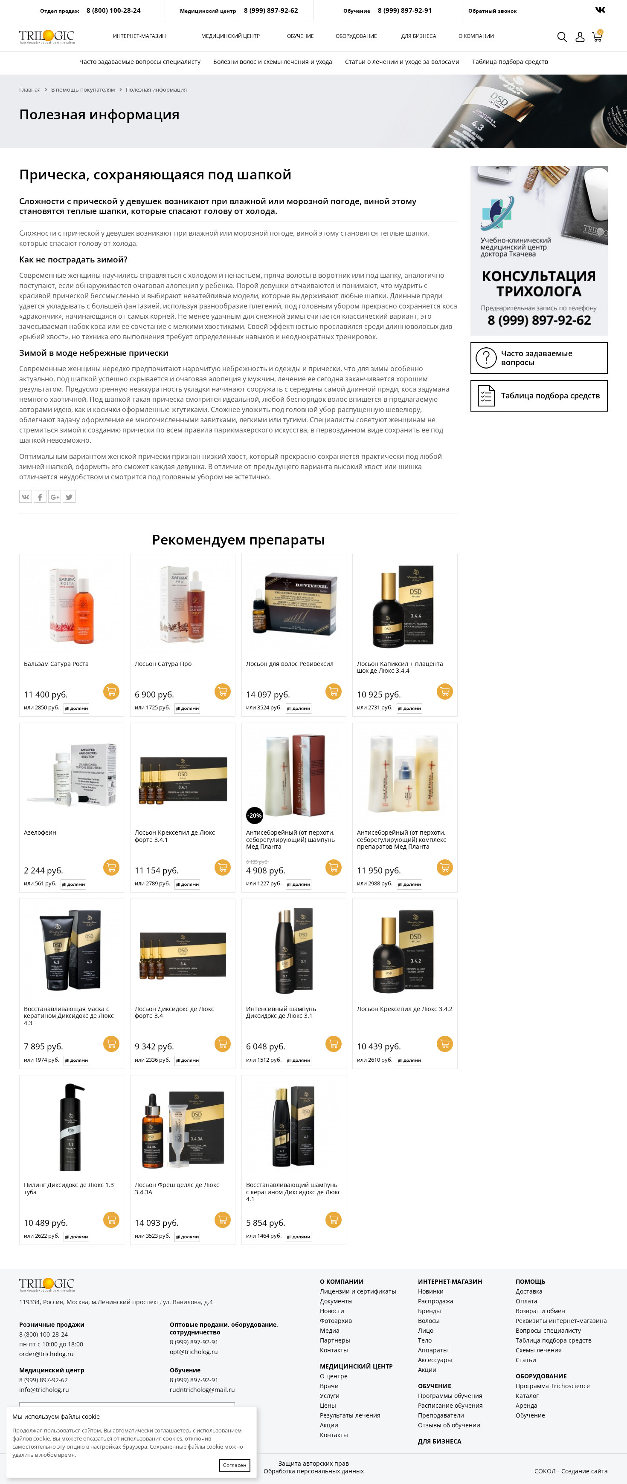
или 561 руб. (40, 883)
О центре (334, 1376)
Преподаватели (441, 1415)
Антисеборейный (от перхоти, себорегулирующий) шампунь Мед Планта (290, 839)
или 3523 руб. (152, 1235)
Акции (329, 1425)
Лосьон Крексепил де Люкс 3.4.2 (405, 1009)
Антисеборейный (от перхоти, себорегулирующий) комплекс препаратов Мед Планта (401, 839)
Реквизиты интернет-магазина (561, 1321)
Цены (328, 1405)
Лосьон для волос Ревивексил (290, 664)
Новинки (431, 1291)
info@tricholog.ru (44, 1390)
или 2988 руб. (374, 883)
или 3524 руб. (264, 707)
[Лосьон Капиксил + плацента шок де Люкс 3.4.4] (405, 606)
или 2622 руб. (41, 1235)
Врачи (329, 1386)
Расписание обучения (450, 1405)
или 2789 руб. (152, 883)
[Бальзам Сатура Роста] (71, 606)
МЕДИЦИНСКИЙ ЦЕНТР (356, 1366)
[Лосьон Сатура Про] (182, 606)
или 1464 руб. (264, 1235)
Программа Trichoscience (553, 1386)
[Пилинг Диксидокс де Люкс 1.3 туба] (71, 1127)
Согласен (235, 1465)
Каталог (527, 1396)
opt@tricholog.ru (194, 1352)
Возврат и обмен (540, 1311)
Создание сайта (584, 1471)
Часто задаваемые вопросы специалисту (139, 62)
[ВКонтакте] (25, 496)
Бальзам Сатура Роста (56, 664)
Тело (425, 1340)
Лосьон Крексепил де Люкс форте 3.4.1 (175, 836)
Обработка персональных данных (314, 1471)
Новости (332, 1311)
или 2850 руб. (41, 707)
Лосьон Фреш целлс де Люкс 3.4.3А (177, 1188)
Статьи (526, 1360)
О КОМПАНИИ (342, 1281)
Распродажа (435, 1301)
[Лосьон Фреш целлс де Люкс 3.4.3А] (182, 1127)
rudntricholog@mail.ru (202, 1390)
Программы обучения (450, 1396)
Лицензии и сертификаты (358, 1291)
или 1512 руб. (264, 1059)
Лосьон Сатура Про (163, 664)
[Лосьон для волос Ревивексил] (294, 606)
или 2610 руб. (374, 1059)
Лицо (425, 1330)
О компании (476, 36)
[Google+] (54, 496)
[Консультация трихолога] (539, 250)
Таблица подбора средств (510, 62)
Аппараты (433, 1350)
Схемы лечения (539, 1350)
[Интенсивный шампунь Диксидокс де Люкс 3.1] (294, 951)
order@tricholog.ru (46, 1354)
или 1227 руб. (264, 883)
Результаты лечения (350, 1415)
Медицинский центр (230, 36)
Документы (336, 1301)
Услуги (330, 1396)
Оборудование (356, 36)
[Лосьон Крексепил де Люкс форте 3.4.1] (182, 775)
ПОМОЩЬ (531, 1281)
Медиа (330, 1330)
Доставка (529, 1291)
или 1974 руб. (41, 1059)
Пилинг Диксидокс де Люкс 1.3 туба (69, 1188)
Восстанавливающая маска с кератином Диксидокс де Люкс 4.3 (69, 1016)
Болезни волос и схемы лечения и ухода (272, 62)
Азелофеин (40, 832)
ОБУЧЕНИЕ (434, 1386)
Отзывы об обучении (449, 1425)
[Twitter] (69, 496)
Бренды (429, 1311)
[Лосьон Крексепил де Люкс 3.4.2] (405, 951)
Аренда (526, 1405)
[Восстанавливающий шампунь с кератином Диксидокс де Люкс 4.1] (294, 1127)
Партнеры (335, 1340)
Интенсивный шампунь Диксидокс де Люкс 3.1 (281, 1012)
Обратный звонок (492, 10)
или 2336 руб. (152, 1059)
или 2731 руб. (374, 707)
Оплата (526, 1301)
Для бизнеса (418, 36)
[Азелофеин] (71, 775)
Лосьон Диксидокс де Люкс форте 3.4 (174, 1012)
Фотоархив (336, 1321)
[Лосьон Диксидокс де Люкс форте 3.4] (182, 951)
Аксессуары (435, 1360)
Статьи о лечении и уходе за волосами (402, 62)
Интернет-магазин (139, 36)
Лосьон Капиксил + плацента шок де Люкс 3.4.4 (400, 667)
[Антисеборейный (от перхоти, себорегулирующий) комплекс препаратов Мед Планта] (405, 775)
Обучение (300, 36)
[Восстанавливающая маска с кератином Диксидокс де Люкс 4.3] (71, 951)
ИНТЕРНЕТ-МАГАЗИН (450, 1281)
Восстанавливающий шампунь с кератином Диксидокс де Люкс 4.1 (293, 1192)
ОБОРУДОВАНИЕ (541, 1376)
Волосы (429, 1321)
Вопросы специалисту (548, 1330)
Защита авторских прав (314, 1463)
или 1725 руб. (152, 707)
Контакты (334, 1350)
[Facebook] (40, 496)
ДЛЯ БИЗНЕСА (440, 1441)
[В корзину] (111, 691)
